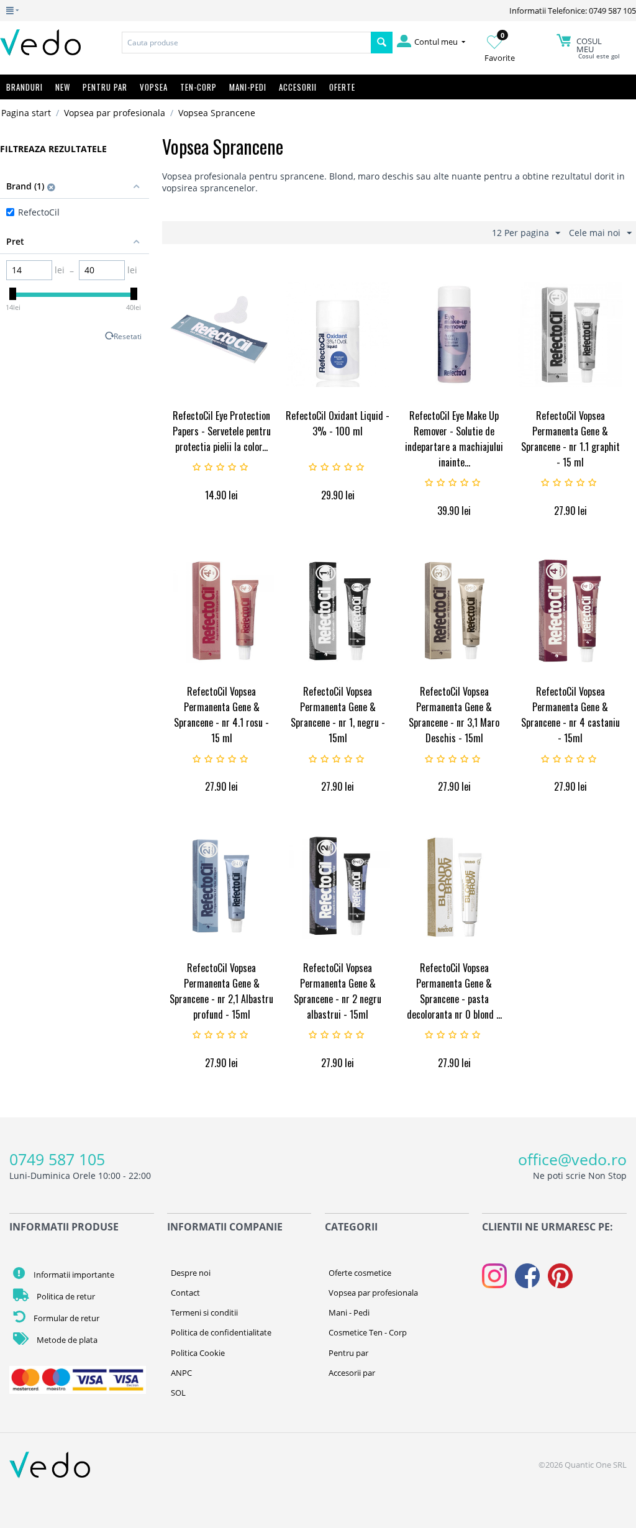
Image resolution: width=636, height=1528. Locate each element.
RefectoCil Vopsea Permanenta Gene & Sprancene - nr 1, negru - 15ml (338, 714)
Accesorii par (352, 1372)
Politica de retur (65, 1296)
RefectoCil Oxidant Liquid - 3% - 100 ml (337, 423)
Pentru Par (105, 87)
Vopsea (154, 87)
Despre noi (191, 1272)
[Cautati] (382, 42)
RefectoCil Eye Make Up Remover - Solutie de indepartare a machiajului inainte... (454, 439)
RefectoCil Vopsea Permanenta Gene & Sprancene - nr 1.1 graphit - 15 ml (570, 439)
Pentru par (348, 1352)
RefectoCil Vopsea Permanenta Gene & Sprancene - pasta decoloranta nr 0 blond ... (454, 991)
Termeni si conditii (204, 1312)
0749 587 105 (57, 1159)
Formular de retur (65, 1318)
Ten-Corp (198, 87)
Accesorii (298, 87)
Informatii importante (73, 1274)
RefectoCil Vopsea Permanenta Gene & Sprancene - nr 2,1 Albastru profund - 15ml (221, 991)
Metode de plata (66, 1339)
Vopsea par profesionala (114, 113)
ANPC (181, 1372)
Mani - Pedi (349, 1312)
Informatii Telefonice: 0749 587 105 (572, 10)
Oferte (342, 87)
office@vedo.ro (572, 1159)
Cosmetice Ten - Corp (368, 1332)
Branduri (24, 87)
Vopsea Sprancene (216, 113)
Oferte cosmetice (360, 1272)
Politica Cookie (198, 1352)
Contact (185, 1292)
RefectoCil (39, 212)
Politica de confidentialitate (221, 1332)
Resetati (128, 336)
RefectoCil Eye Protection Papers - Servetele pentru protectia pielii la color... (222, 431)
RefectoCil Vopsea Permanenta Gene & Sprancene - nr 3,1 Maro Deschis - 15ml (454, 714)
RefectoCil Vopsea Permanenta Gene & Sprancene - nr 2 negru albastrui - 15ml (337, 991)
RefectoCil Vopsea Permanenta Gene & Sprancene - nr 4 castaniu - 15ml (570, 714)
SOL (178, 1392)
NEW (62, 87)
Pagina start (26, 113)
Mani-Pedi (247, 87)
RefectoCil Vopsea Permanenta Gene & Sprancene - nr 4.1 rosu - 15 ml (221, 714)
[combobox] (246, 42)
